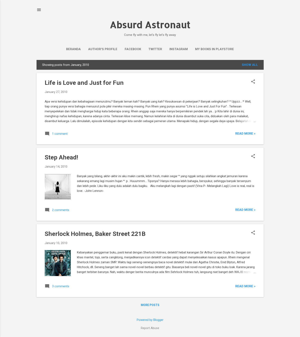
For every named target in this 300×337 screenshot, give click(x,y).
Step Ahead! (61, 157)
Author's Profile (102, 49)
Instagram (178, 49)
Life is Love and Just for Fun (84, 82)
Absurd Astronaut (150, 24)
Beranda (73, 49)
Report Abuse (150, 328)
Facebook (133, 49)
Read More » (245, 133)
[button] (253, 82)
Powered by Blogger (150, 320)
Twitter (155, 49)
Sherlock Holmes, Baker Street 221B (95, 233)
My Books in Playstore (214, 49)
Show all (250, 65)
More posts (150, 305)
